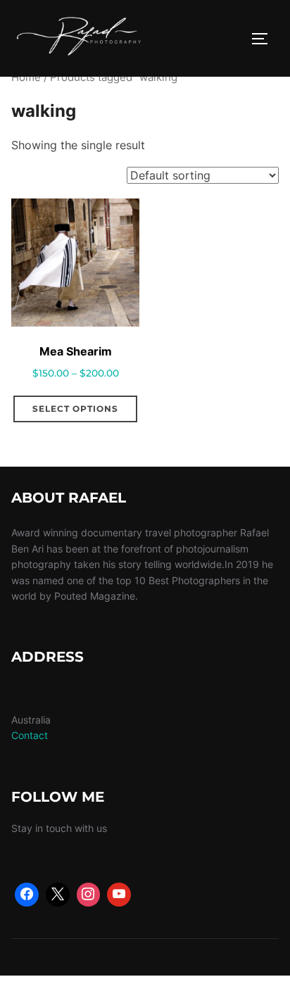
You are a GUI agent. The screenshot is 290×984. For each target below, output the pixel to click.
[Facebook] (26, 894)
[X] (57, 894)
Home (26, 77)
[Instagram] (88, 894)
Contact (29, 735)
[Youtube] (118, 894)
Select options (75, 408)
